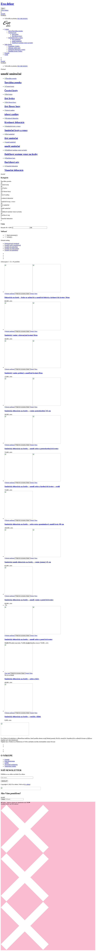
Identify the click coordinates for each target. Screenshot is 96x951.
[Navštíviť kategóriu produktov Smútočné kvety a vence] (12, 126)
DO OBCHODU (22, 18)
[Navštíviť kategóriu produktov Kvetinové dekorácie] (11, 118)
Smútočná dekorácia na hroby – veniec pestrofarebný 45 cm (27, 411)
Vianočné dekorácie (13, 170)
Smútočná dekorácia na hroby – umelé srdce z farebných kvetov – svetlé (32, 486)
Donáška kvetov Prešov (15, 51)
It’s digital (27, 784)
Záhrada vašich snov (14, 48)
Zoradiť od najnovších (11, 247)
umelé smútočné (17, 41)
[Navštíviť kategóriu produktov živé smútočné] (9, 134)
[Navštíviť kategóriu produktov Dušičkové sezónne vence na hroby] (15, 150)
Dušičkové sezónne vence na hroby (22, 43)
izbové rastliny (11, 114)
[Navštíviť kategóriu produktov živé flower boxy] (10, 102)
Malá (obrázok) (11, 235)
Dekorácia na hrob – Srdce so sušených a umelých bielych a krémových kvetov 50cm (37, 297)
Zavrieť (3, 13)
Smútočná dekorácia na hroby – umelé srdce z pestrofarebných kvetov (31, 449)
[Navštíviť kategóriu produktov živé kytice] (8, 94)
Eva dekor (7, 3)
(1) (17, 235)
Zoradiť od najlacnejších (11, 248)
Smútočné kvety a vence (15, 38)
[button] (48, 12)
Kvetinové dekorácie (14, 122)
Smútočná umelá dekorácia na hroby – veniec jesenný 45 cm (27, 562)
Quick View (33, 293)
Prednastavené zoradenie (11, 243)
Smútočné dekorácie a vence (16, 49)
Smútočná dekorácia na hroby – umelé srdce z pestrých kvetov (28, 639)
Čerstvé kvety (12, 32)
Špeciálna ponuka (15, 31)
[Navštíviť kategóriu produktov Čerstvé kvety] (9, 86)
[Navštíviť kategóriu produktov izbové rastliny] (9, 110)
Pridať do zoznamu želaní (22, 293)
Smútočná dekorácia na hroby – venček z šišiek (22, 717)
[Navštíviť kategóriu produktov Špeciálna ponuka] (10, 78)
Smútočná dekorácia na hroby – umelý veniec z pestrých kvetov (28, 600)
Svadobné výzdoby (14, 46)
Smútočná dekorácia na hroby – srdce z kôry (21, 679)
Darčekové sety (11, 162)
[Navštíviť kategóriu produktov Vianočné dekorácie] (11, 166)
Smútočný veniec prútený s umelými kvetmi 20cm (23, 373)
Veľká (8, 237)
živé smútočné (16, 39)
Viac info (7, 673)
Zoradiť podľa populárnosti (12, 245)
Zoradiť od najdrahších (11, 250)
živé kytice (15, 34)
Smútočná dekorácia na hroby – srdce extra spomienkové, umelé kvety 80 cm (34, 524)
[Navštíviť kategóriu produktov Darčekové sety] (9, 158)
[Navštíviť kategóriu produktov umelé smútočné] (10, 142)
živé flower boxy (17, 36)
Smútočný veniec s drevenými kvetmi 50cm (21, 335)
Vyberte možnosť (9, 293)
